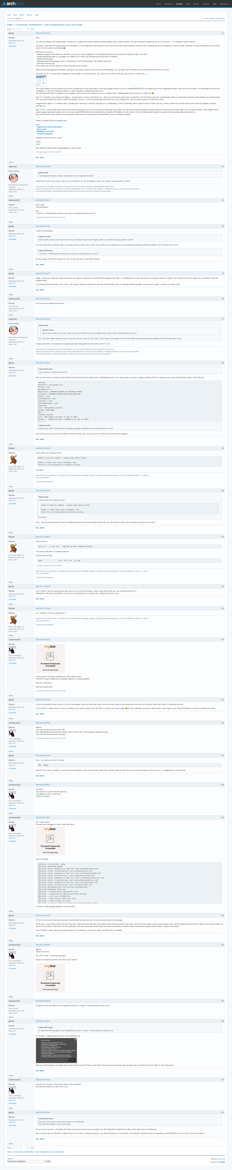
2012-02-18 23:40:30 (43, 723)
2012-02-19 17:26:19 (43, 1080)
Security (205, 4)
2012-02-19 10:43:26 (43, 915)
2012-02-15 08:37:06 (43, 226)
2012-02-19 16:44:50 (43, 945)
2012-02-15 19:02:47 (43, 273)
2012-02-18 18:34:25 (43, 639)
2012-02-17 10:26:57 (43, 537)
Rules (15, 15)
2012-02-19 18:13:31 (43, 1112)
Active (212, 18)
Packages (169, 4)
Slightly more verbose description (49, 127)
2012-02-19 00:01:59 (43, 755)
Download (224, 4)
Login (37, 15)
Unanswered (220, 18)
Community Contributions (29, 24)
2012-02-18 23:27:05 (43, 700)
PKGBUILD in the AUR (45, 131)
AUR (214, 4)
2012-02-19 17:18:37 (43, 1021)
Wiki (188, 4)
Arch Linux (13, 3)
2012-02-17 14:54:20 (43, 586)
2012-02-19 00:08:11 (43, 785)
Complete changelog (44, 134)
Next (32, 29)
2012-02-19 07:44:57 (43, 817)
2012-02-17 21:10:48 (43, 608)
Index (9, 15)
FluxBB (222, 1162)
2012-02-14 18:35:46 (43, 33)
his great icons (60, 121)
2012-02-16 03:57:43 (43, 299)
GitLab (196, 4)
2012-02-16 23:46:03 (43, 491)
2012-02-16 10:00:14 (43, 363)
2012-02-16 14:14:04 (43, 448)
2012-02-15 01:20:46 (43, 166)
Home (158, 4)
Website (13, 46)
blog (37, 157)
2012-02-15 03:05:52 (43, 200)
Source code (41, 129)
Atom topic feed (219, 1159)
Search (21, 15)
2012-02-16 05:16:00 (43, 319)
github (42, 157)
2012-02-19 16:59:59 (43, 1001)
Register (30, 15)
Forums (179, 4)
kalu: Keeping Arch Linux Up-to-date (63, 24)
